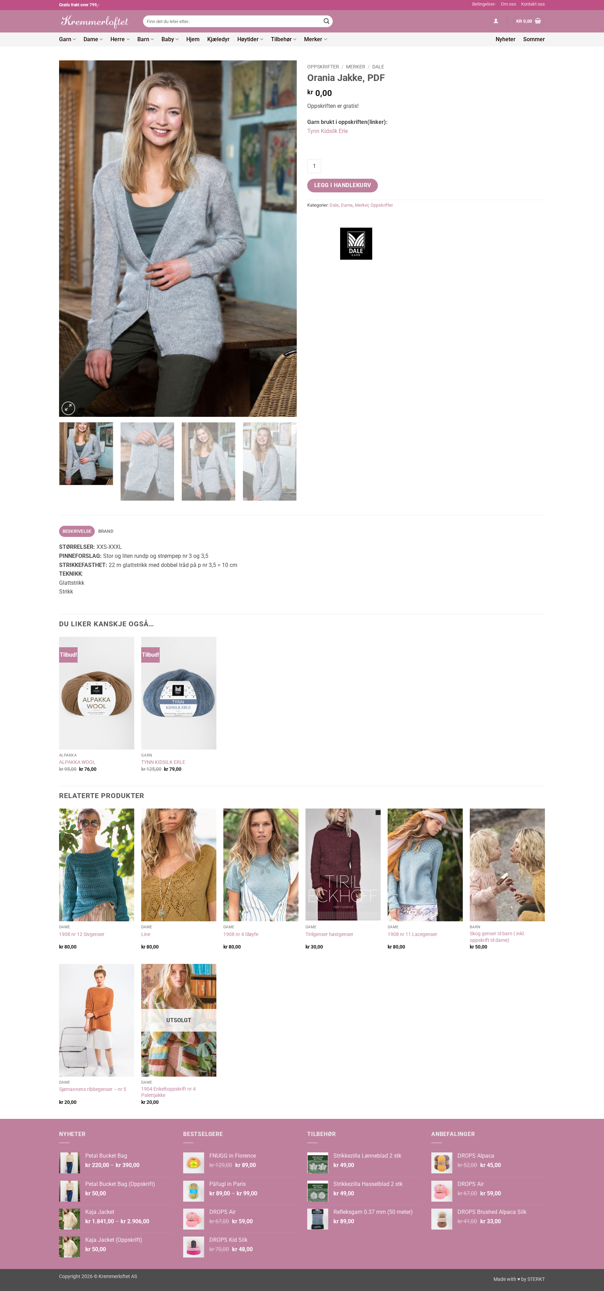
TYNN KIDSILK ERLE (163, 762)
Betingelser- (484, 4)
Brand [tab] (105, 531)
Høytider (248, 39)
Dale (378, 66)
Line (145, 934)
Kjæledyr (218, 39)
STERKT (536, 1279)
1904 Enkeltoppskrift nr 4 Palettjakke (168, 1092)
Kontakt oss (533, 4)
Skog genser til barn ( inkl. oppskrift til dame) (497, 937)
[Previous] (72, 238)
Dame (91, 39)
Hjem (193, 39)
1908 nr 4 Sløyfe (240, 934)
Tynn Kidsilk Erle (327, 131)
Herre (117, 39)
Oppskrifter (323, 66)
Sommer (534, 39)
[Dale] (356, 244)
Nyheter (506, 39)
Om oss (508, 4)
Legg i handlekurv (342, 185)
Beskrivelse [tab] (77, 531)
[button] (496, 21)
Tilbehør (281, 39)
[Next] (283, 238)
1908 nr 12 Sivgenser (82, 934)
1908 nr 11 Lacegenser (412, 934)
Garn (65, 39)
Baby (167, 39)
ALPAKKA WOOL (77, 762)
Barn (143, 39)
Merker (313, 39)
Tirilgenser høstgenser (329, 934)
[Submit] (326, 21)
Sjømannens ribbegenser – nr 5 (92, 1089)
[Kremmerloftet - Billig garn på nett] (95, 21)
